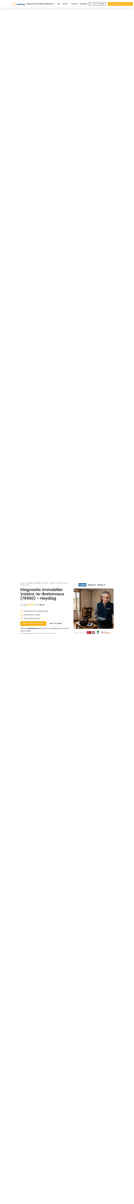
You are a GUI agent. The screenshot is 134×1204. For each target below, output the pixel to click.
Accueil (22, 583)
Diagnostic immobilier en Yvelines (37, 583)
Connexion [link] (83, 4)
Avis (58, 4)
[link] (120, 4)
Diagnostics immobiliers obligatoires (39, 4)
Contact (74, 4)
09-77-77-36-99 (56, 623)
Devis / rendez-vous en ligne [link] (33, 623)
